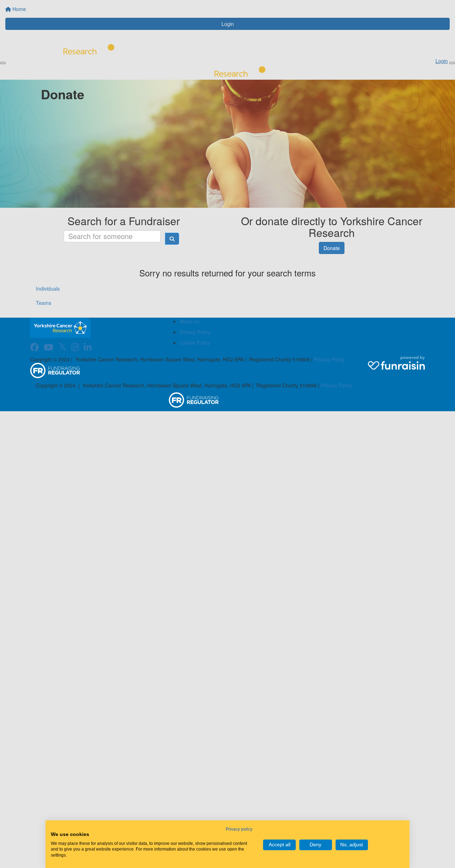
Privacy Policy (195, 331)
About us (189, 321)
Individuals (48, 288)
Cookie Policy (195, 342)
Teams (43, 302)
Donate (331, 248)
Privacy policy (239, 829)
